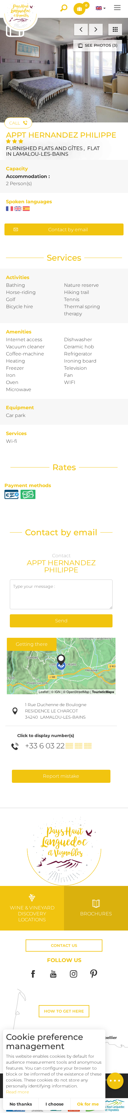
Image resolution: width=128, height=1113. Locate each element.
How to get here (64, 1011)
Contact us (64, 945)
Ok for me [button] (88, 1104)
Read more (17, 1092)
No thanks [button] (21, 1104)
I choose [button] (55, 1104)
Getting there (32, 644)
